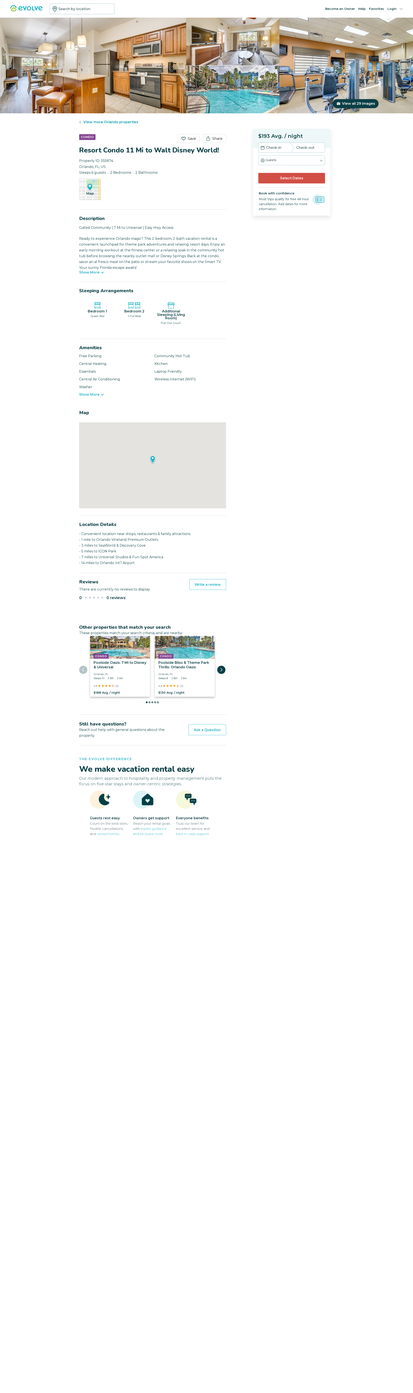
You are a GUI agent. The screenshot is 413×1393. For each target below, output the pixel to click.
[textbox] (81, 8)
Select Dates (291, 178)
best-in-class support (192, 834)
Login (392, 9)
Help (362, 9)
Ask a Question (207, 730)
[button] (291, 160)
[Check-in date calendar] (263, 148)
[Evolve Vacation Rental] (26, 10)
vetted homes (108, 834)
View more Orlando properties (110, 122)
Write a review (208, 585)
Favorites (376, 9)
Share (217, 139)
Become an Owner (340, 9)
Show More (89, 272)
